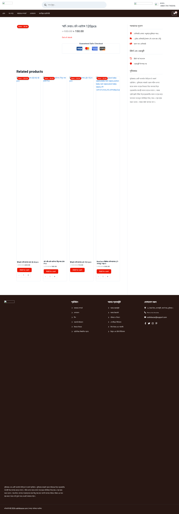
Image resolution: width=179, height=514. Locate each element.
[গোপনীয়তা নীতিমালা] (114, 322)
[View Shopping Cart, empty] (174, 13)
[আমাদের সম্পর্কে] (77, 307)
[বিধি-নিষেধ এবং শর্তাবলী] (115, 326)
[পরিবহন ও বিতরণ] (114, 317)
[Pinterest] (156, 323)
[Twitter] (149, 323)
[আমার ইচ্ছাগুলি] (113, 312)
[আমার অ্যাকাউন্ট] (113, 307)
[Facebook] (145, 323)
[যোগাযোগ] (75, 312)
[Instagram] (153, 323)
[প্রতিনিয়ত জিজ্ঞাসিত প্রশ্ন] (80, 331)
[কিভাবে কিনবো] (76, 326)
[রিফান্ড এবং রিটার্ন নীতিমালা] (116, 331)
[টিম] (73, 317)
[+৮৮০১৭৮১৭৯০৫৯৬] (151, 312)
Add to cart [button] (24, 270)
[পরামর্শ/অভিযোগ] (77, 322)
